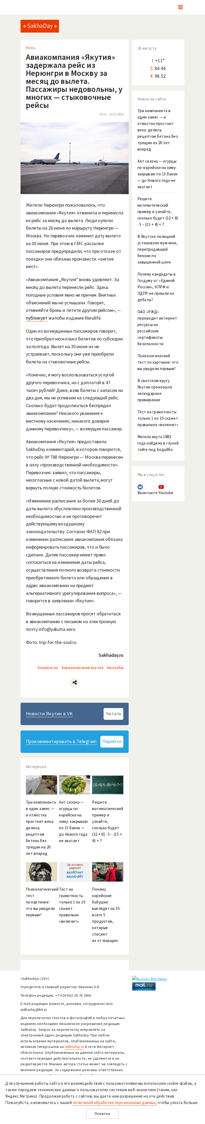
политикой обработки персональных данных (114, 1102)
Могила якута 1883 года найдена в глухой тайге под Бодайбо (158, 443)
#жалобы (115, 667)
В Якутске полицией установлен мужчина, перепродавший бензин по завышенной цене (157, 249)
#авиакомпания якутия (82, 667)
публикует (37, 318)
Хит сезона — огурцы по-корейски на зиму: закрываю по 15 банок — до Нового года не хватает (157, 174)
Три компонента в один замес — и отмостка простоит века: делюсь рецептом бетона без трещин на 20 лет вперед (157, 130)
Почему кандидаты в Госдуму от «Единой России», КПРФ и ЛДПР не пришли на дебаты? (156, 287)
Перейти (111, 741)
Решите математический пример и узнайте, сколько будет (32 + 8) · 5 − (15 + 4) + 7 (157, 211)
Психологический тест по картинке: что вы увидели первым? (158, 362)
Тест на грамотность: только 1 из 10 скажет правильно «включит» (157, 418)
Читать (113, 713)
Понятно (103, 1113)
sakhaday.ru (74, 1046)
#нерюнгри (48, 667)
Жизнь (31, 48)
